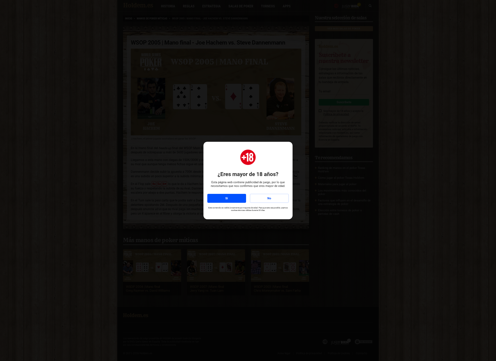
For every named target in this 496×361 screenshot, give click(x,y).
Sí (226, 198)
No (269, 198)
